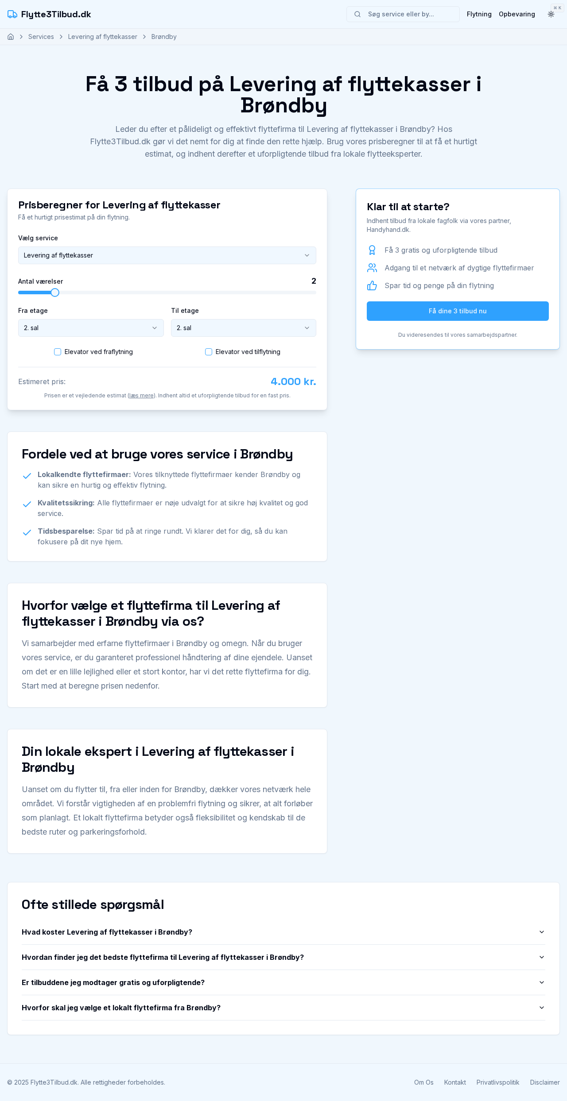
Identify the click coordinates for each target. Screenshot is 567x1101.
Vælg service (38, 238)
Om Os (424, 1082)
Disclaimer (545, 1082)
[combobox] (167, 255)
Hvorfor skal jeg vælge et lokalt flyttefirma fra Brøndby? (121, 1007)
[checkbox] (57, 351)
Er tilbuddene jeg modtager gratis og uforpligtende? (113, 982)
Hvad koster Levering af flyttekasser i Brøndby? (107, 932)
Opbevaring (517, 14)
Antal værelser (40, 281)
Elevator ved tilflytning (248, 351)
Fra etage (33, 310)
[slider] (54, 292)
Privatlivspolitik (498, 1082)
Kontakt (455, 1082)
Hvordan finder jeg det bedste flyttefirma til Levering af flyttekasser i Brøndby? (163, 957)
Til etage (185, 310)
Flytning (479, 14)
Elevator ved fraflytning (99, 351)
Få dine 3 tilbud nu (458, 311)
